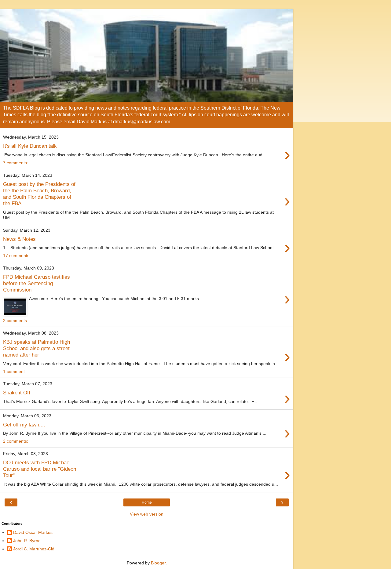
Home (147, 502)
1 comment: (14, 371)
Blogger (158, 562)
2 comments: (15, 320)
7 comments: (15, 162)
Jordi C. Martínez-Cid (33, 548)
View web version (146, 514)
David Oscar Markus (33, 532)
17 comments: (17, 255)
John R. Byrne (27, 540)
